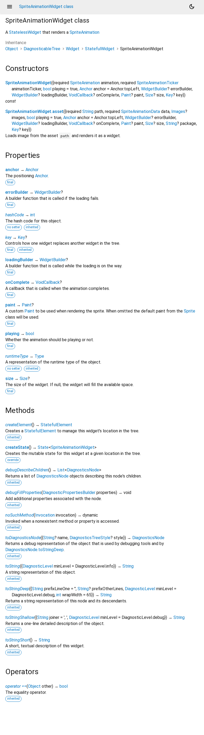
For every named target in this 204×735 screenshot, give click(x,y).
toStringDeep (17, 588)
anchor (12, 169)
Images (178, 111)
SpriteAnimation (84, 32)
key (8, 237)
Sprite (189, 311)
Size (149, 95)
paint (10, 304)
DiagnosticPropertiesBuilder (69, 492)
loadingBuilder (19, 259)
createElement (18, 424)
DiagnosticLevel (38, 566)
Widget (72, 48)
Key (169, 95)
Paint (126, 95)
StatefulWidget (99, 48)
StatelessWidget (25, 32)
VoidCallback (81, 95)
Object (11, 48)
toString (12, 566)
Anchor (85, 88)
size (9, 378)
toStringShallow (20, 617)
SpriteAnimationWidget (28, 82)
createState (17, 447)
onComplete (17, 282)
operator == (16, 686)
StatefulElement (56, 424)
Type (39, 356)
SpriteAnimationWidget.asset (34, 111)
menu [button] (9, 6)
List (61, 469)
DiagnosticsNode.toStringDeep (34, 549)
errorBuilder (16, 192)
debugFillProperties (23, 492)
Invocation (45, 515)
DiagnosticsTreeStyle (90, 537)
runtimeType (16, 356)
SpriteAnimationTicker (157, 82)
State (43, 447)
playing (12, 333)
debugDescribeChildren (26, 469)
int (32, 214)
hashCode (14, 214)
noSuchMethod (19, 515)
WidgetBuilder (154, 88)
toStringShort (17, 640)
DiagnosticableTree (42, 48)
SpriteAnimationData (140, 111)
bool (47, 88)
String (88, 111)
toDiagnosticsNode (23, 537)
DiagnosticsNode (83, 469)
